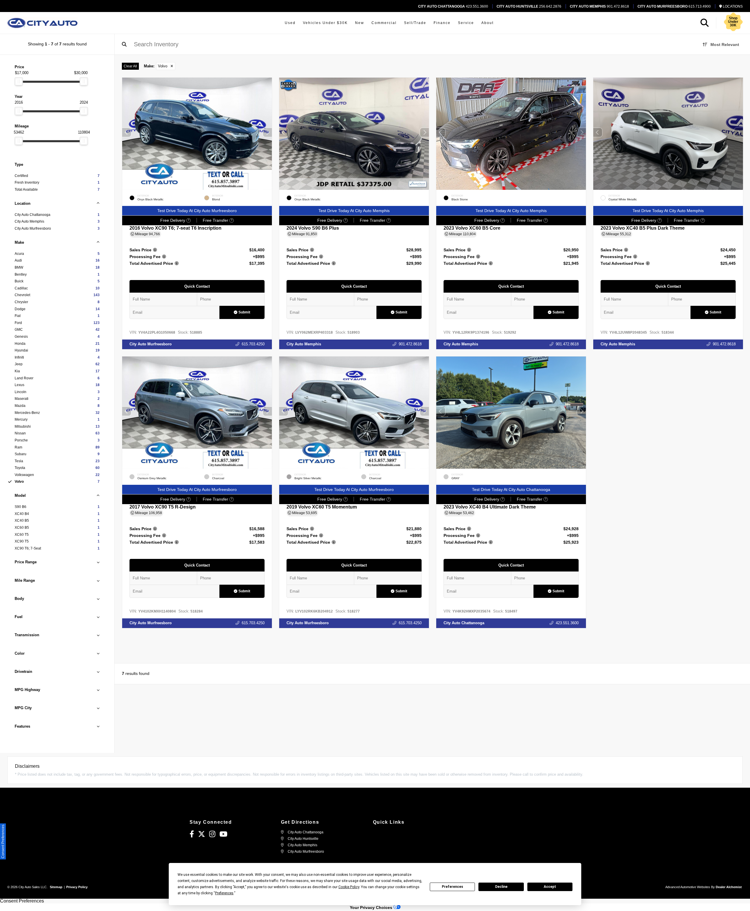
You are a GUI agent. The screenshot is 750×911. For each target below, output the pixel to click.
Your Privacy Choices (371, 907)
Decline (501, 887)
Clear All (130, 66)
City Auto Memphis (304, 344)
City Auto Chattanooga (464, 623)
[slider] (19, 81)
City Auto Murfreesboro (150, 344)
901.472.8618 (599, 6)
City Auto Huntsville (302, 839)
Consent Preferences (22, 900)
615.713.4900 (674, 6)
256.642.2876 (529, 6)
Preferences (452, 887)
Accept (550, 887)
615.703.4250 (253, 344)
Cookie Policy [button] (348, 887)
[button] (267, 132)
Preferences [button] (224, 893)
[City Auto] (42, 23)
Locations (732, 6)
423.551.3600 (453, 6)
